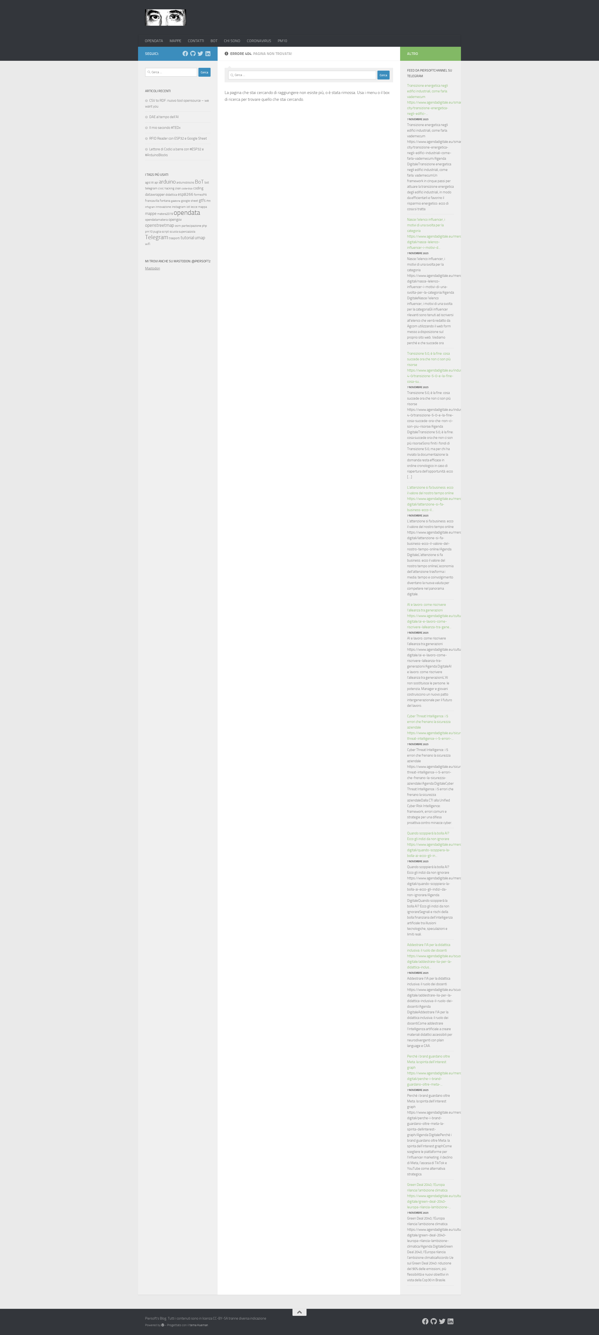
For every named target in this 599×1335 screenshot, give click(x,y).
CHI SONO (232, 41)
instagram (179, 207)
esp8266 (185, 194)
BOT (214, 41)
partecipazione (191, 226)
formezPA (200, 194)
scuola (174, 231)
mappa (202, 207)
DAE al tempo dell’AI (164, 117)
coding (198, 188)
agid (147, 182)
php (204, 226)
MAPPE (175, 41)
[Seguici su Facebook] (185, 53)
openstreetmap (159, 225)
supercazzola (187, 231)
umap (200, 237)
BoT (199, 182)
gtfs (202, 200)
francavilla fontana (157, 201)
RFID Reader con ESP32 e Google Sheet (178, 138)
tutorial (187, 237)
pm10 (149, 231)
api (156, 182)
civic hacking (166, 188)
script (165, 231)
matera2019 (165, 214)
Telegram (156, 237)
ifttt (208, 200)
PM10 (282, 41)
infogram (150, 207)
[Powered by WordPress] (162, 1325)
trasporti (174, 238)
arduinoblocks (185, 182)
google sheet (189, 200)
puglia (157, 231)
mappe (151, 213)
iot (188, 207)
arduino (167, 182)
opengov (175, 219)
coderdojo (187, 188)
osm (178, 226)
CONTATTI (196, 41)
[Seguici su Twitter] (200, 53)
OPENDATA (154, 41)
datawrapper (155, 194)
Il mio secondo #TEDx (165, 128)
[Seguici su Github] (193, 53)
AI (152, 182)
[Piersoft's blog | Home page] (165, 17)
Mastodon (152, 268)
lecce (194, 207)
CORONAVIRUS (259, 41)
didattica (171, 195)
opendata (187, 213)
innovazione (163, 207)
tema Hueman (199, 1325)
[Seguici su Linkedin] (208, 53)
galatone (175, 200)
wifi (147, 244)
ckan (178, 188)
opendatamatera (156, 220)
